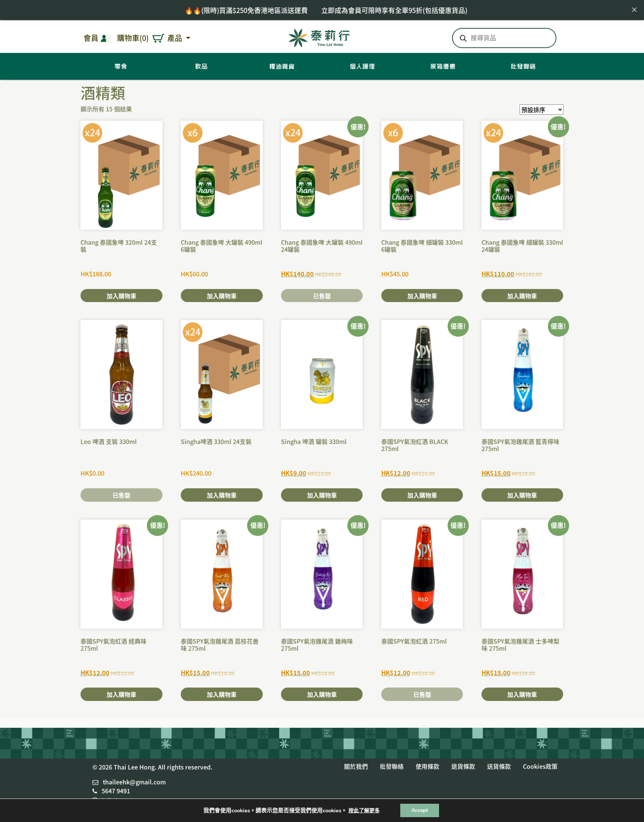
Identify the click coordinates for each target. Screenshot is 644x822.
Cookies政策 (540, 766)
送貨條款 (499, 766)
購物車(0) (133, 37)
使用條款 (427, 766)
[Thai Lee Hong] (319, 36)
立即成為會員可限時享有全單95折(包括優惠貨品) (366, 10)
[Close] (634, 9)
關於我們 (356, 766)
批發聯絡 (392, 766)
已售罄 (322, 295)
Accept (419, 810)
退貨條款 (463, 766)
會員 (90, 37)
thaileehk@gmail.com (134, 781)
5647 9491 (116, 790)
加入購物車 (121, 295)
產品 (175, 37)
